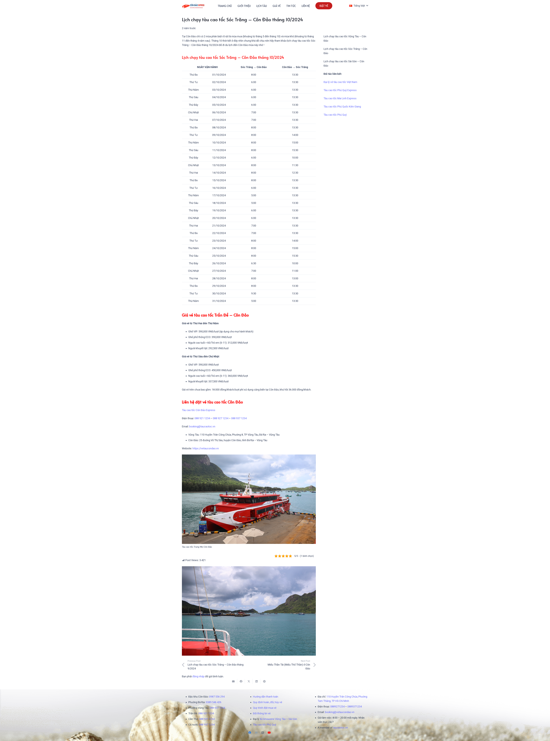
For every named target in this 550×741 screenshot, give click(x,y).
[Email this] (233, 681)
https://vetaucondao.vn (205, 448)
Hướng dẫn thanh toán (265, 696)
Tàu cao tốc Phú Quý (335, 114)
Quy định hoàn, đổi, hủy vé (267, 702)
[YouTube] (269, 732)
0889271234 (337, 706)
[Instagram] (262, 732)
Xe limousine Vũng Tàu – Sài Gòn (278, 718)
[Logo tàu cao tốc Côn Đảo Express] (193, 5)
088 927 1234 (220, 418)
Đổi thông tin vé (262, 713)
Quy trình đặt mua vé (264, 707)
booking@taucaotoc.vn (202, 426)
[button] (359, 5)
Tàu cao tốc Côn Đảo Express (198, 410)
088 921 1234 (202, 418)
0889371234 (354, 706)
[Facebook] (249, 732)
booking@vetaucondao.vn (339, 712)
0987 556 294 (217, 696)
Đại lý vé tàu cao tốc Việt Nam (340, 81)
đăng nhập (198, 676)
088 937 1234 (239, 418)
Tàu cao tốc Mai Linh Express (340, 98)
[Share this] (241, 681)
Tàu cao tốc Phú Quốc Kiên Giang (342, 106)
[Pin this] (264, 681)
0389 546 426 (213, 702)
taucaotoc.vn (340, 727)
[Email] (256, 732)
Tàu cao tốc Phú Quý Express (340, 90)
